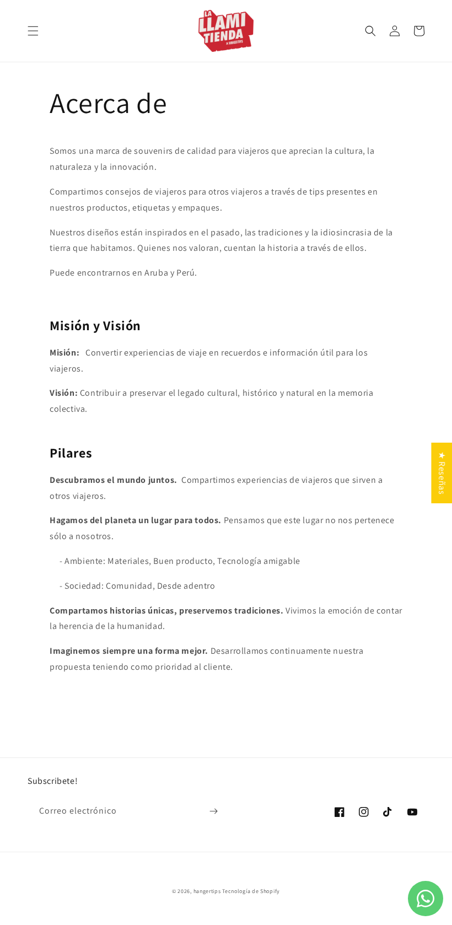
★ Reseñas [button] (442, 472)
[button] (33, 31)
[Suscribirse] (213, 811)
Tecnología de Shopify (251, 891)
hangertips (207, 891)
